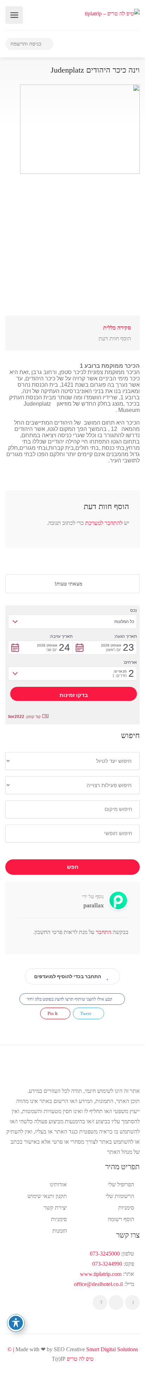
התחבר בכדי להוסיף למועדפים (67, 976)
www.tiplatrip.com (100, 1274)
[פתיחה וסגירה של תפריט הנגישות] (15, 1322)
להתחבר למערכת (103, 523)
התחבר (102, 932)
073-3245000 (105, 1254)
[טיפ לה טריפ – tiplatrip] (112, 13)
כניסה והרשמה (27, 44)
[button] (72, 622)
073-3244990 (107, 1264)
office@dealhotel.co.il (98, 1284)
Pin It (53, 1013)
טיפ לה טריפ (80, 1359)
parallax (93, 905)
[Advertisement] (72, 245)
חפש (72, 867)
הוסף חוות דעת (115, 338)
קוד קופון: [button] (24, 716)
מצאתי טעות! (69, 584)
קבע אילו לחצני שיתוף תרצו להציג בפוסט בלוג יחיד (70, 999)
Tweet (86, 1013)
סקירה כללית (117, 328)
